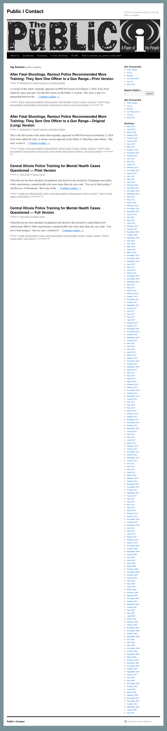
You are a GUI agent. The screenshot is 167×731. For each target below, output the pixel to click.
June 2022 (131, 196)
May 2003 (131, 680)
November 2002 (133, 683)
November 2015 (133, 360)
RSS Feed (131, 84)
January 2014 (132, 416)
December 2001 (133, 698)
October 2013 (132, 425)
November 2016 (133, 331)
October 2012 (132, 454)
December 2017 (133, 299)
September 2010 (133, 525)
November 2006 (133, 630)
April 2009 (131, 563)
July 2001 (131, 712)
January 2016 (132, 358)
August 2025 (132, 141)
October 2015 (132, 363)
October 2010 (132, 522)
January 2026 (132, 135)
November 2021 (133, 208)
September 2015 (133, 366)
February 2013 (132, 445)
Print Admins (132, 69)
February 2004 (132, 660)
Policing (75, 101)
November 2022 (133, 190)
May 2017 (131, 316)
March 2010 (131, 536)
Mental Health (36, 193)
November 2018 (133, 278)
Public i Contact (25, 10)
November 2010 (133, 519)
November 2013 (133, 422)
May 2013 (131, 437)
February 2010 (132, 539)
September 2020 (133, 237)
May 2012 (131, 469)
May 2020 (131, 246)
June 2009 (131, 557)
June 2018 (131, 284)
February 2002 (132, 695)
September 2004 (133, 654)
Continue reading (49, 96)
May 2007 (131, 613)
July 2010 (131, 528)
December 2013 (133, 419)
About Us (14, 55)
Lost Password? (133, 78)
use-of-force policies (80, 104)
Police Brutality (64, 101)
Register (130, 75)
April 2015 (131, 378)
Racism (94, 193)
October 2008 (132, 574)
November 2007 (133, 598)
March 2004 (131, 657)
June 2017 (131, 314)
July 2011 (131, 498)
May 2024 (131, 161)
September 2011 (133, 492)
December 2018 (133, 275)
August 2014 (132, 399)
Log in (129, 72)
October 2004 (132, 651)
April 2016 (131, 352)
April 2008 (131, 586)
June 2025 (131, 144)
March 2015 (131, 381)
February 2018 (132, 293)
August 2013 (132, 431)
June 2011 (131, 501)
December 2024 (133, 152)
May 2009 (131, 560)
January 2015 (132, 387)
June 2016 (131, 346)
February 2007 (132, 621)
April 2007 (131, 616)
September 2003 (133, 671)
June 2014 (131, 404)
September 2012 (133, 457)
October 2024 (132, 155)
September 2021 (133, 211)
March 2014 (131, 410)
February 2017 (132, 322)
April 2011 (131, 507)
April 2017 (131, 319)
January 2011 (132, 516)
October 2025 (132, 138)
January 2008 (132, 595)
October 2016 (132, 334)
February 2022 (132, 205)
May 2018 (131, 287)
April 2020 (131, 249)
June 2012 (131, 466)
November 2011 (133, 487)
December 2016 (133, 328)
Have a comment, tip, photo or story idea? (101, 55)
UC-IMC (74, 55)
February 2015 (132, 384)
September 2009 (133, 551)
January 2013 (132, 448)
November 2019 (133, 258)
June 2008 (131, 580)
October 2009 (132, 548)
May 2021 (131, 220)
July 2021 (131, 217)
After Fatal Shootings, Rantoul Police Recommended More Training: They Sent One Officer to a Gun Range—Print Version (61, 76)
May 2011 (131, 504)
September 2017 (133, 305)
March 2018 (131, 290)
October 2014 (132, 393)
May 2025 (131, 146)
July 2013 (131, 434)
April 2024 (131, 164)
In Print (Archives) (59, 55)
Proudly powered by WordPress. (140, 721)
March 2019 (131, 273)
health (21, 235)
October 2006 (132, 633)
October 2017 (132, 302)
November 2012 (133, 451)
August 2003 (132, 674)
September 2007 (133, 604)
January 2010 (132, 542)
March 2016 (131, 355)
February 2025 (132, 149)
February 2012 (132, 478)
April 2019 (131, 270)
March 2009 (131, 566)
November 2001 (133, 701)
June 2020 (131, 243)
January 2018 (132, 296)
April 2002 (131, 689)
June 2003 (131, 677)
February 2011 (132, 513)
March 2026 (131, 132)
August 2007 (132, 607)
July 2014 (131, 402)
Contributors (28, 55)
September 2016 (133, 337)
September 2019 (133, 261)
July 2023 (131, 176)
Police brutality (50, 101)
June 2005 (131, 645)
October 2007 (132, 601)
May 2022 (131, 199)
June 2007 (131, 610)
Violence (92, 101)
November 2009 (133, 545)
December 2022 (133, 187)
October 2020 (132, 234)
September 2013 (133, 428)
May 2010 (131, 531)
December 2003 (133, 662)
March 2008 (131, 589)
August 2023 (132, 173)
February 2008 (132, 592)
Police (21, 101)
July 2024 (131, 158)
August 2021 (132, 214)
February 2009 (132, 569)
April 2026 (131, 129)
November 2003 (133, 665)
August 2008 (132, 577)
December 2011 (133, 484)
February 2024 (132, 167)
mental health (16, 238)
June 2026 (131, 126)
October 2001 (132, 703)
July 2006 (131, 639)
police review (42, 104)
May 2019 (131, 267)
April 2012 (131, 472)
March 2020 (131, 252)
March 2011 (131, 510)
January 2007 (132, 624)
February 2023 (132, 185)
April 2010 (131, 533)
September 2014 (133, 396)
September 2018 (133, 281)
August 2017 (132, 308)
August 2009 (132, 554)
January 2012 (132, 481)
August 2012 (132, 460)
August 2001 (132, 709)
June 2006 (131, 642)
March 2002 (131, 692)
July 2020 (131, 240)
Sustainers (42, 55)
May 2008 (131, 583)
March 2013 (131, 443)
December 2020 (133, 231)
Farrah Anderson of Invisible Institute (49, 82)
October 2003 (132, 668)
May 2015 (131, 375)
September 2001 (133, 706)
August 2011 (132, 495)
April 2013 (131, 440)
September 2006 (133, 636)
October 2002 (132, 686)
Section (83, 101)
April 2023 (131, 182)
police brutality (29, 104)
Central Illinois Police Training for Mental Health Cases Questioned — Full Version (55, 210)
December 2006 (133, 627)
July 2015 (131, 372)
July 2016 (131, 343)
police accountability (34, 101)
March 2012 (131, 475)
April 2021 (131, 223)
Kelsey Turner (39, 174)
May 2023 (131, 179)
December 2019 (133, 255)
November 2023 (133, 170)
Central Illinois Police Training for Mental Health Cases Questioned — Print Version (55, 167)
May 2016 (131, 349)
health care (24, 193)
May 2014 (131, 407)
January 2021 (132, 229)
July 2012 (131, 463)
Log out (130, 81)
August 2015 (132, 369)
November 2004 (133, 648)
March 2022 (131, 202)
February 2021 (132, 226)
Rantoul (66, 104)
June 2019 (131, 264)
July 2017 (131, 311)
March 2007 (131, 618)
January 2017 (132, 325)
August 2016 (132, 340)
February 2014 (132, 413)
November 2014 (133, 390)
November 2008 (133, 572)
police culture (43, 151)
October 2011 (132, 489)
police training (55, 104)
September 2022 (133, 193)
